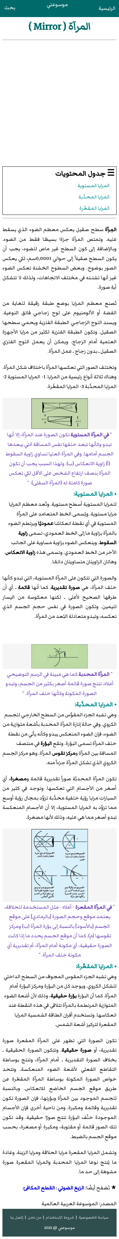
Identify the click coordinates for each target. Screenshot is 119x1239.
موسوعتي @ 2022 (59, 1228)
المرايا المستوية (94, 186)
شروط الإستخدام (59, 1217)
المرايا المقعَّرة (94, 208)
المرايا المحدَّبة (94, 197)
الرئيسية (107, 8)
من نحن (34, 1217)
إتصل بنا (16, 1217)
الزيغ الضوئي (71, 1188)
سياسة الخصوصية (94, 1217)
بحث (9, 8)
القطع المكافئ (39, 1188)
